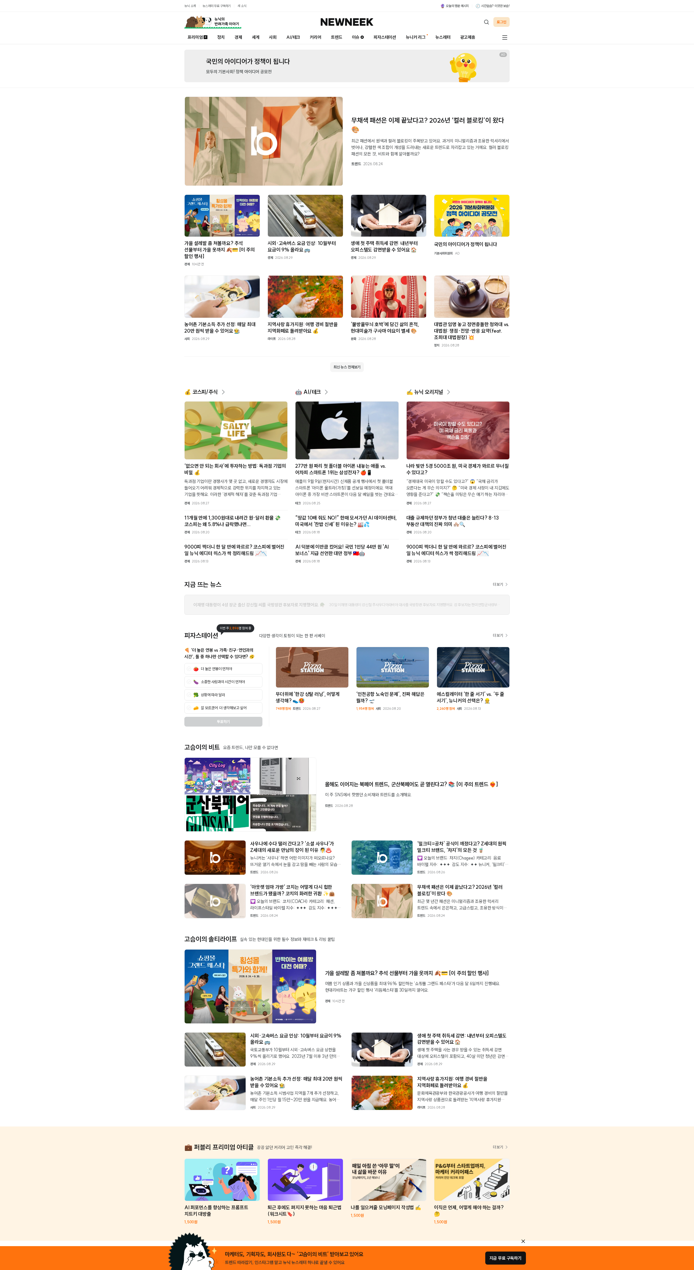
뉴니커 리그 (416, 37)
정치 (221, 37)
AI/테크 (293, 37)
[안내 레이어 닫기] (523, 1241)
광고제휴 (467, 37)
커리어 (315, 37)
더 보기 (498, 584)
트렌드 (336, 37)
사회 (273, 37)
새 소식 (241, 6)
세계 (255, 37)
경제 (238, 37)
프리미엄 (195, 37)
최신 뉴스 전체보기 (347, 367)
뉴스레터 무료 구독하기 (217, 6)
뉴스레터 (442, 37)
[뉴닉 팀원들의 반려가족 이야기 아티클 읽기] (212, 21)
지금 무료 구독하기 (506, 1258)
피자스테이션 (385, 37)
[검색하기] (486, 22)
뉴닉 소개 (190, 6)
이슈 (355, 37)
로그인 (501, 22)
